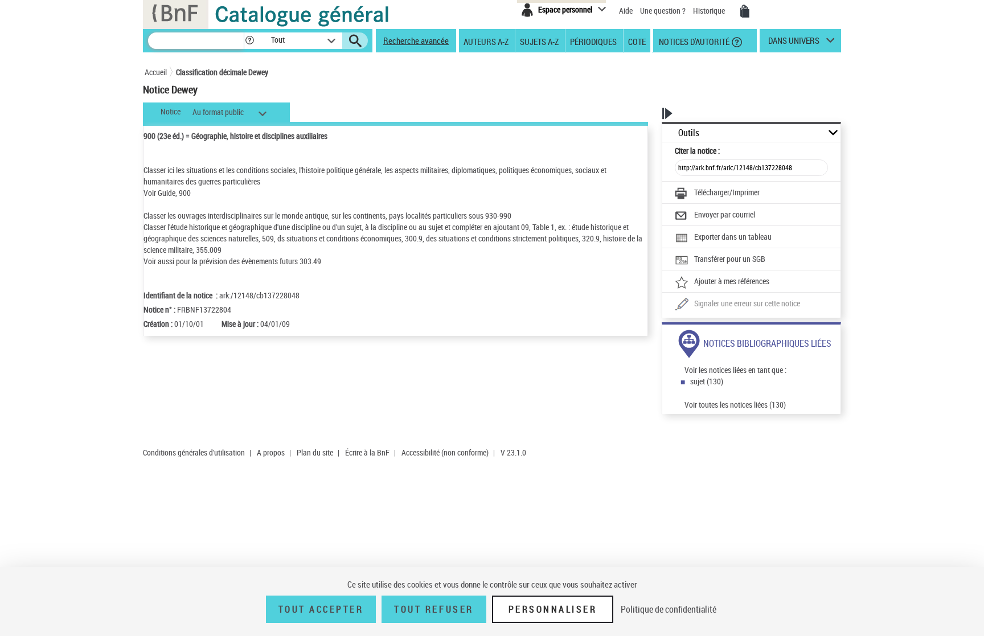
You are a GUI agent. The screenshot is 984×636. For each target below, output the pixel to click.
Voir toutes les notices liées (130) (735, 404)
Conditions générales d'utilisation (194, 452)
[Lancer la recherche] (355, 41)
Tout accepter (321, 609)
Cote (637, 41)
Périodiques (593, 41)
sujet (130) (706, 381)
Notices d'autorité (693, 41)
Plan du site (315, 452)
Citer (697, 150)
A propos (271, 452)
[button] (249, 40)
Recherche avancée (416, 40)
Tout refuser (433, 609)
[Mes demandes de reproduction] (745, 11)
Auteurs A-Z (486, 41)
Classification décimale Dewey (222, 72)
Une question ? (663, 10)
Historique (710, 10)
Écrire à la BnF (367, 452)
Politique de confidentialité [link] (668, 609)
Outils (688, 133)
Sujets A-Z (539, 41)
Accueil (156, 72)
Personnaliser (553, 609)
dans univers (793, 43)
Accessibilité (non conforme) (445, 452)
